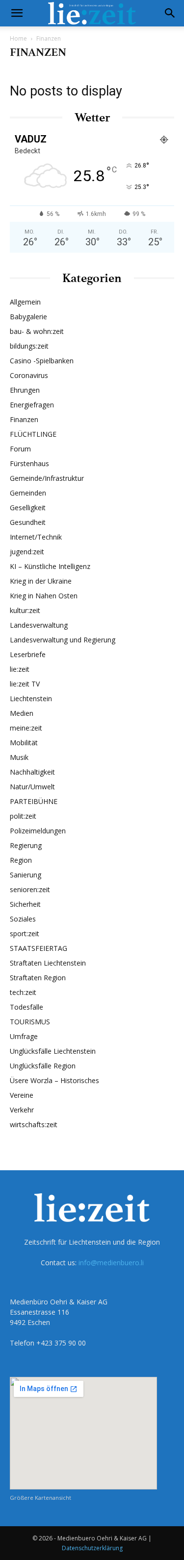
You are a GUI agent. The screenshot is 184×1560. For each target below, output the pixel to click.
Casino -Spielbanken (42, 360)
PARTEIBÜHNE (33, 801)
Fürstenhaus (29, 463)
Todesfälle (26, 1007)
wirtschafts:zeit (33, 1124)
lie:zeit (19, 669)
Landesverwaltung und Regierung (62, 639)
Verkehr (22, 1109)
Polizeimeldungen (38, 830)
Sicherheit (25, 904)
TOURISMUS (30, 1021)
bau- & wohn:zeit (37, 331)
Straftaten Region (38, 977)
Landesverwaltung (39, 625)
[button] (16, 13)
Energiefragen (32, 404)
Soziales (23, 918)
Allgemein (25, 302)
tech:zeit (23, 992)
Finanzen (24, 419)
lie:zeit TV (25, 683)
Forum (20, 448)
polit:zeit (23, 816)
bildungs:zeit (29, 346)
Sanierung (25, 874)
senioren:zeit (30, 889)
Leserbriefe (28, 654)
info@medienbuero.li (111, 1262)
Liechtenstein (31, 698)
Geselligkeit (28, 507)
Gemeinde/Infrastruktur (47, 478)
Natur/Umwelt (32, 786)
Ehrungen (25, 390)
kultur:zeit (25, 610)
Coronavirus (29, 375)
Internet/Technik (36, 537)
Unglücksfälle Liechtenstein (53, 1051)
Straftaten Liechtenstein (48, 963)
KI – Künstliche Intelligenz (50, 566)
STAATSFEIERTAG (38, 948)
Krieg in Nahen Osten (44, 595)
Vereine (21, 1095)
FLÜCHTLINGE (33, 434)
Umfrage (24, 1036)
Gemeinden (28, 492)
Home (18, 38)
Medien (21, 713)
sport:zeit (24, 933)
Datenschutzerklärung (92, 1548)
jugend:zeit (27, 551)
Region (21, 860)
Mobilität (24, 742)
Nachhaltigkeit (32, 772)
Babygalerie (28, 316)
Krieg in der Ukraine (41, 581)
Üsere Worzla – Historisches (54, 1080)
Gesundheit (28, 522)
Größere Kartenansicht (40, 1497)
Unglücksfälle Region (43, 1065)
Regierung (26, 845)
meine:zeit (26, 728)
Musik (19, 757)
